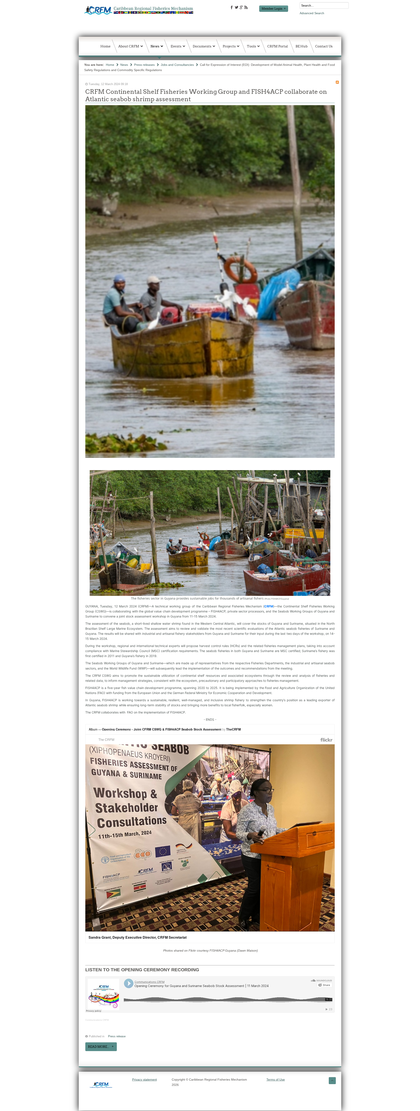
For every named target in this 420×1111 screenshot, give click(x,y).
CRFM (268, 606)
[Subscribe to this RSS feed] (337, 82)
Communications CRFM (97, 1020)
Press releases (144, 64)
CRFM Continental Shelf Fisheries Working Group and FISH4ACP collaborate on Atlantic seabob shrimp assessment (206, 95)
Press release (117, 1036)
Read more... (98, 1046)
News (124, 64)
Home (110, 64)
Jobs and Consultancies (177, 64)
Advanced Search (312, 13)
